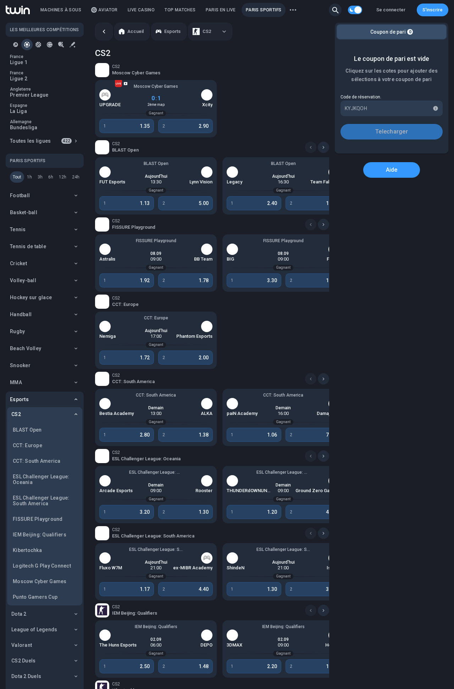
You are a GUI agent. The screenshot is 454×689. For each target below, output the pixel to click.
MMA (16, 382)
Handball (21, 314)
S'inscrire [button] (432, 9)
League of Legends (34, 629)
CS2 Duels (23, 661)
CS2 (16, 414)
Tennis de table (28, 246)
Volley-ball (23, 280)
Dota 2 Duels (26, 676)
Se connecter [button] (390, 9)
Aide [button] (392, 169)
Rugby (17, 331)
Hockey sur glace (31, 297)
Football (20, 195)
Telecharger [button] (391, 131)
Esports (19, 399)
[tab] (15, 44)
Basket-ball (23, 212)
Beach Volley (25, 348)
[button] (335, 10)
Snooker (20, 365)
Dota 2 (19, 614)
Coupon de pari (390, 32)
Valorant (21, 645)
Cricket (18, 263)
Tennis (18, 229)
